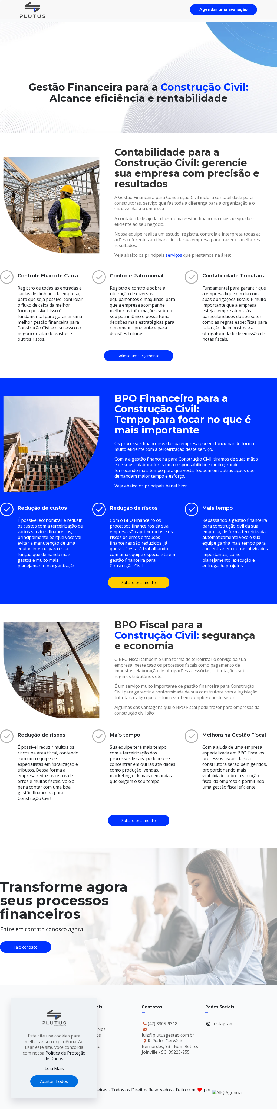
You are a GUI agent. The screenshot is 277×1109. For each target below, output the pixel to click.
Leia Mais (54, 1068)
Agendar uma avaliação (223, 9)
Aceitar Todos (54, 1081)
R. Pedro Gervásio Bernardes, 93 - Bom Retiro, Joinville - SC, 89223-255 (170, 1046)
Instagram (222, 1024)
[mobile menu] (174, 9)
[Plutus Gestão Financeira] (32, 9)
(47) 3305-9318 (162, 1024)
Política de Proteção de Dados (65, 1056)
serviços (174, 255)
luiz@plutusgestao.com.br (168, 1035)
